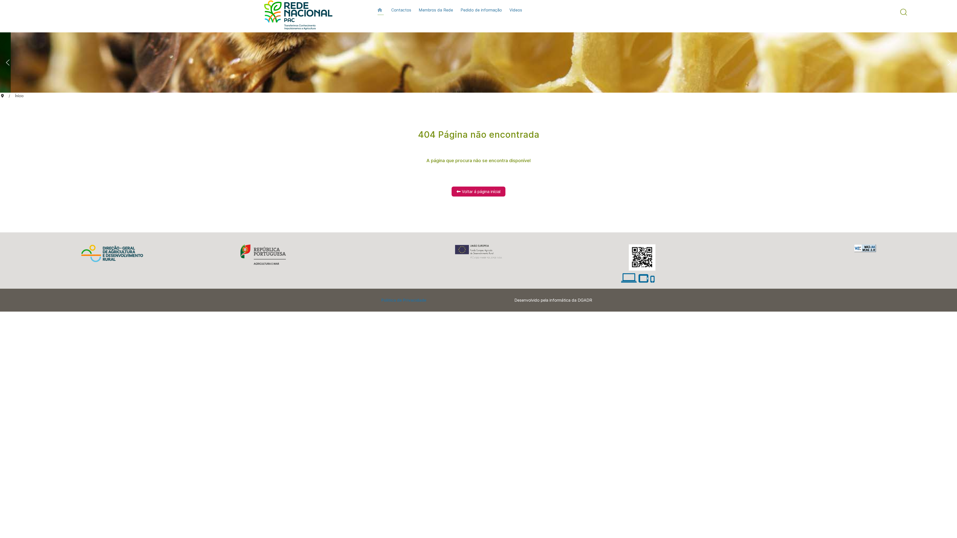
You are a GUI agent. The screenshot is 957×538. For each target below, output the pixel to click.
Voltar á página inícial (480, 191)
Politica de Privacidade (403, 300)
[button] (904, 12)
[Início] (381, 10)
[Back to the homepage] (296, 16)
